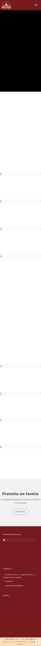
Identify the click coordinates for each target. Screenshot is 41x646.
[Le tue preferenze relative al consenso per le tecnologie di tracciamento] (37, 642)
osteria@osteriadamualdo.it (14, 585)
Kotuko (20, 644)
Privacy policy (21, 642)
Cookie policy (8, 642)
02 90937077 (9, 581)
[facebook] (4, 602)
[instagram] (12, 602)
